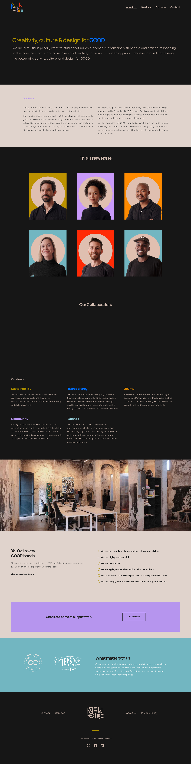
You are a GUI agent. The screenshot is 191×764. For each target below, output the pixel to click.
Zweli (143, 107)
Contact (60, 713)
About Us (131, 713)
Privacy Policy (149, 713)
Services (46, 713)
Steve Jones (74, 116)
